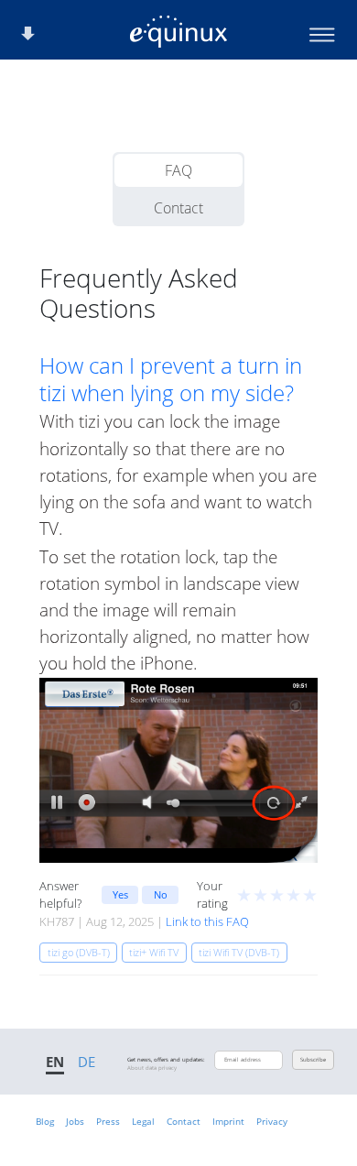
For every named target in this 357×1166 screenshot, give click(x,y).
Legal (143, 1121)
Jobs (75, 1121)
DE (86, 1061)
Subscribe (313, 1059)
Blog (45, 1121)
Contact (178, 208)
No (161, 894)
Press (108, 1121)
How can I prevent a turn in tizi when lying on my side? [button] (170, 379)
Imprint (228, 1121)
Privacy (271, 1121)
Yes (120, 894)
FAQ (178, 170)
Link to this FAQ (207, 921)
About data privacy (152, 1068)
